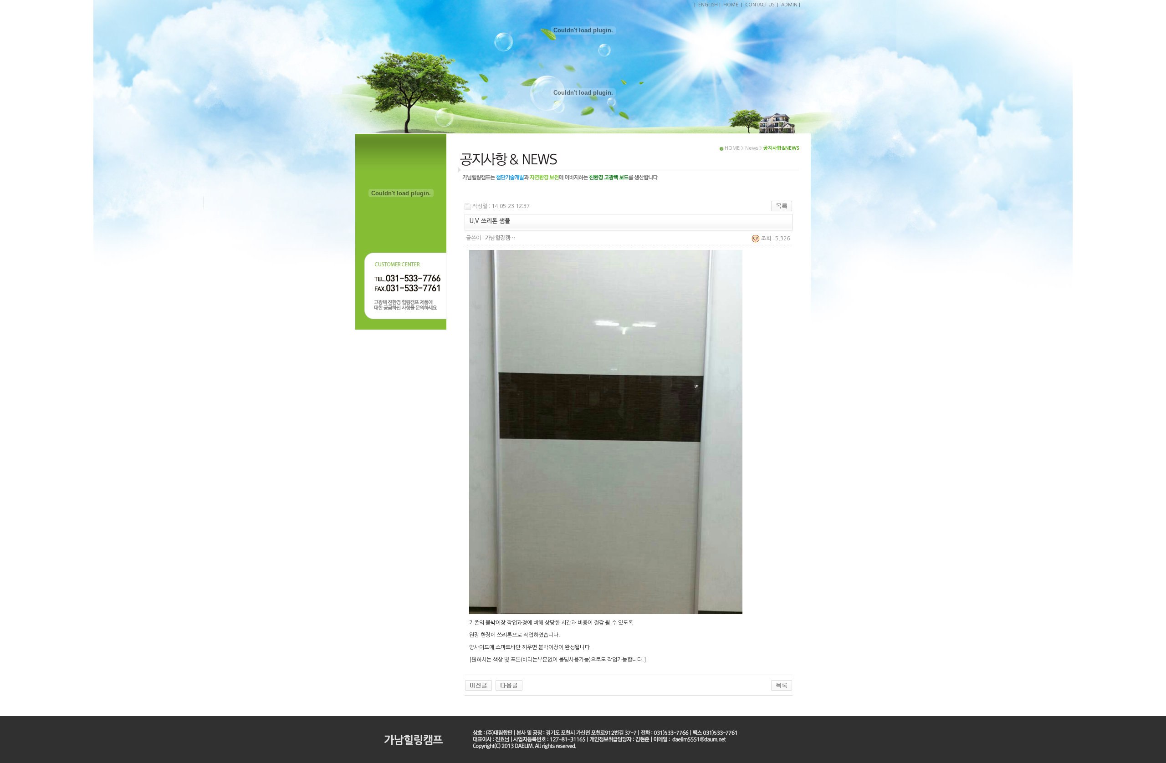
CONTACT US (759, 4)
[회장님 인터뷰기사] (509, 685)
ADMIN (789, 4)
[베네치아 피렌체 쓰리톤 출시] (478, 685)
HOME (730, 4)
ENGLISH (708, 4)
